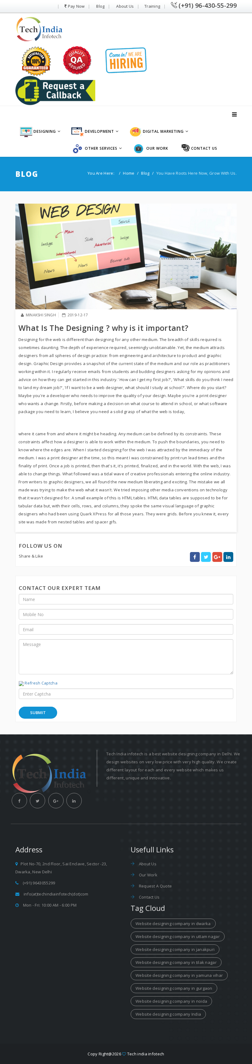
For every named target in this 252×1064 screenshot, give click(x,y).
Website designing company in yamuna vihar (179, 975)
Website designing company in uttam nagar (178, 936)
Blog (100, 6)
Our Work (156, 148)
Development (99, 131)
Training (152, 6)
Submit (38, 712)
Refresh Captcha (41, 683)
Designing (44, 131)
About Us (125, 6)
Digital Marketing (163, 131)
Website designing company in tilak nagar (176, 962)
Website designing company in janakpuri (175, 949)
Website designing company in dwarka (173, 923)
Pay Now (76, 6)
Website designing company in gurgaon (174, 988)
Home (128, 173)
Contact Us (148, 897)
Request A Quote (155, 886)
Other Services (100, 148)
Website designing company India (168, 1014)
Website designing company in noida (171, 1001)
